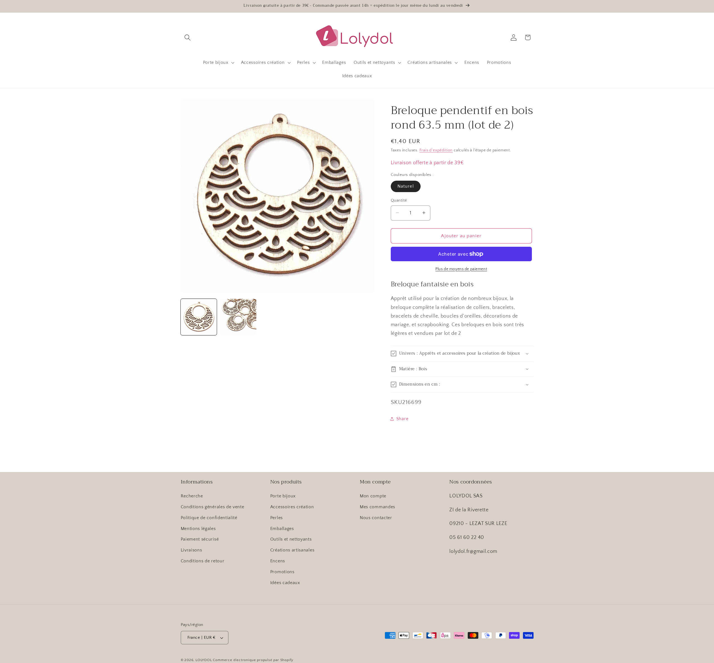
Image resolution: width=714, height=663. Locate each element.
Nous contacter (376, 517)
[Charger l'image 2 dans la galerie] (238, 317)
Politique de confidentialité (209, 517)
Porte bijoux (283, 496)
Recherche (192, 496)
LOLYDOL (204, 660)
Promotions (282, 571)
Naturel (405, 186)
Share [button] (402, 418)
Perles (276, 517)
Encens (277, 560)
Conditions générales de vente (212, 506)
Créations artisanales (292, 550)
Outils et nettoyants (291, 539)
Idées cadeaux (285, 582)
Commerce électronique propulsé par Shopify (253, 660)
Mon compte (373, 496)
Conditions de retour (203, 560)
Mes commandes (377, 506)
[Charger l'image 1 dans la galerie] (199, 317)
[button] (188, 37)
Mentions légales (198, 528)
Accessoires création (292, 506)
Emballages (282, 528)
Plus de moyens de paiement (461, 269)
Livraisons (191, 550)
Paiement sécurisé (200, 539)
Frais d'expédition (436, 150)
